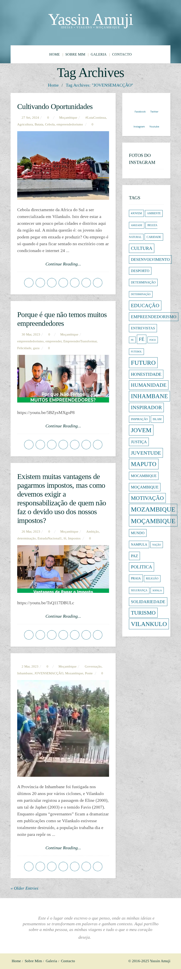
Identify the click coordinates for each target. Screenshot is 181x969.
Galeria (99, 54)
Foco (152, 340)
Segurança (139, 590)
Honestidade (146, 374)
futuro (143, 362)
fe (132, 340)
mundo (138, 533)
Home (54, 54)
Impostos (74, 538)
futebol (136, 351)
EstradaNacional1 (50, 538)
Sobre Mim (75, 54)
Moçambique (68, 117)
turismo (143, 613)
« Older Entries (24, 888)
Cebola (50, 124)
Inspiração (139, 419)
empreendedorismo (70, 124)
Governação (93, 666)
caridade (154, 237)
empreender (53, 341)
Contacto (122, 54)
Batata (39, 124)
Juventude (146, 453)
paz (134, 556)
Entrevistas (143, 328)
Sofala (157, 590)
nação (156, 544)
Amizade (136, 225)
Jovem (141, 430)
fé (65, 538)
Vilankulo (149, 624)
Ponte (89, 673)
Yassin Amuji (90, 19)
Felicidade (24, 348)
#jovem (136, 213)
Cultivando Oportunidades (55, 106)
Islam (157, 419)
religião (152, 578)
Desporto (140, 271)
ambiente (154, 213)
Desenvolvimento (150, 259)
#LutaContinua (95, 117)
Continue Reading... (63, 263)
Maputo (143, 464)
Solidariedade (148, 601)
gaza (36, 348)
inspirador (146, 407)
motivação (147, 498)
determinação (26, 538)
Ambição (92, 531)
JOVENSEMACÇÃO (48, 673)
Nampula (139, 544)
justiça (139, 442)
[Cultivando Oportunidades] (63, 165)
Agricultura (25, 124)
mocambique (143, 476)
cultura (141, 248)
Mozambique (74, 673)
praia (136, 578)
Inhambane (25, 673)
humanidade (148, 385)
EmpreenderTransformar (80, 341)
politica (141, 567)
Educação (145, 305)
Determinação (141, 294)
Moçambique (144, 487)
